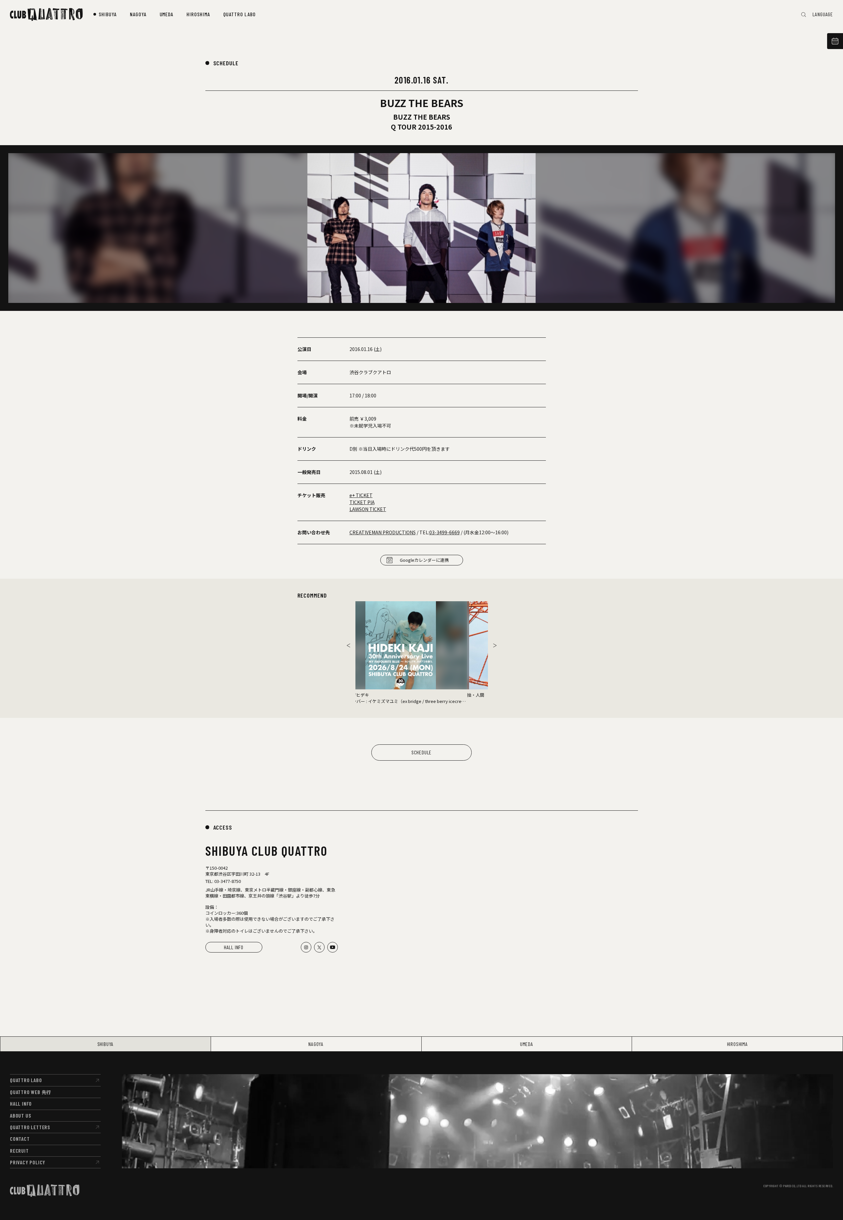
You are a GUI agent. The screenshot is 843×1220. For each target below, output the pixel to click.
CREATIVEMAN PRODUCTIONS (382, 532)
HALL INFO (233, 947)
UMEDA (526, 1044)
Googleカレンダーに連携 (424, 560)
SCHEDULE (225, 63)
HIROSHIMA (737, 1044)
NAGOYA (316, 1044)
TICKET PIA (362, 502)
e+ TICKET (361, 495)
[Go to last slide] (348, 645)
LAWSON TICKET (367, 509)
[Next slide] (495, 645)
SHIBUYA (105, 1044)
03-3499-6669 (444, 532)
